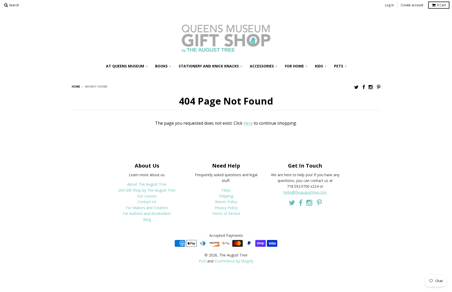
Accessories (262, 66)
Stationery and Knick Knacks (209, 66)
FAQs (226, 190)
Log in (389, 5)
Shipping (226, 195)
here (248, 123)
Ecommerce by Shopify (233, 261)
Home (76, 86)
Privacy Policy (226, 207)
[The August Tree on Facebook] (363, 87)
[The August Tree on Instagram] (371, 87)
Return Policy (226, 201)
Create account (412, 5)
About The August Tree (147, 184)
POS (202, 261)
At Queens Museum (125, 66)
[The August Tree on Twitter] (356, 87)
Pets (338, 66)
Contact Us (147, 201)
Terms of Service (226, 213)
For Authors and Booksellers (147, 213)
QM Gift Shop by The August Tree (147, 190)
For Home (294, 66)
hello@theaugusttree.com (305, 192)
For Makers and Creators (147, 207)
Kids (319, 66)
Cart (441, 5)
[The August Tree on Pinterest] (378, 87)
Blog (147, 219)
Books (161, 66)
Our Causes (147, 195)
